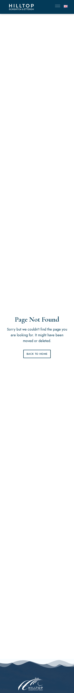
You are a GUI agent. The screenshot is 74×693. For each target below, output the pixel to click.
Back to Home (37, 354)
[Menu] (57, 6)
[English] (66, 6)
